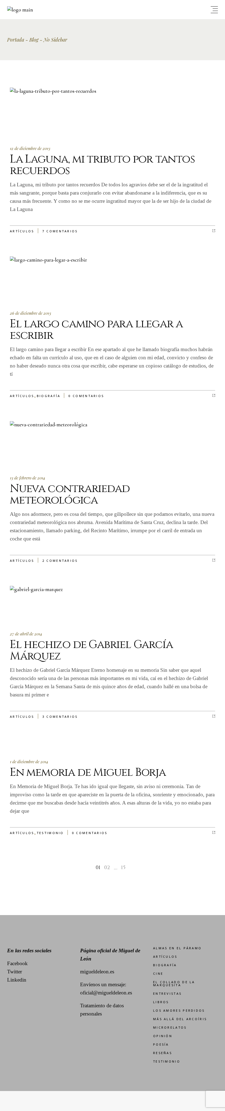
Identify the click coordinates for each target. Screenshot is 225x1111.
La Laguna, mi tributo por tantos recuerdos (102, 165)
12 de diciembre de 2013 (30, 148)
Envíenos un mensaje (102, 984)
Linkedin (16, 980)
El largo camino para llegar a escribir (96, 330)
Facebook (17, 963)
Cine (158, 973)
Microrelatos (170, 1027)
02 (107, 867)
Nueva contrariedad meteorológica (70, 494)
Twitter (14, 971)
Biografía (49, 396)
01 (98, 867)
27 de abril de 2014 (26, 633)
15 (123, 867)
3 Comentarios (60, 716)
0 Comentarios (86, 396)
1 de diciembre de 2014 (29, 761)
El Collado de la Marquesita (174, 983)
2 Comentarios (60, 561)
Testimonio (50, 833)
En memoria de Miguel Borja (88, 772)
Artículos (22, 231)
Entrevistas (167, 993)
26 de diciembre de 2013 (30, 313)
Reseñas (162, 1053)
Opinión (162, 1036)
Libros (161, 1002)
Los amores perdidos (179, 1010)
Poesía (161, 1044)
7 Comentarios (60, 231)
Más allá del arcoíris (180, 1019)
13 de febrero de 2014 (27, 478)
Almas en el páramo (177, 948)
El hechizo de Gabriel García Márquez (91, 650)
